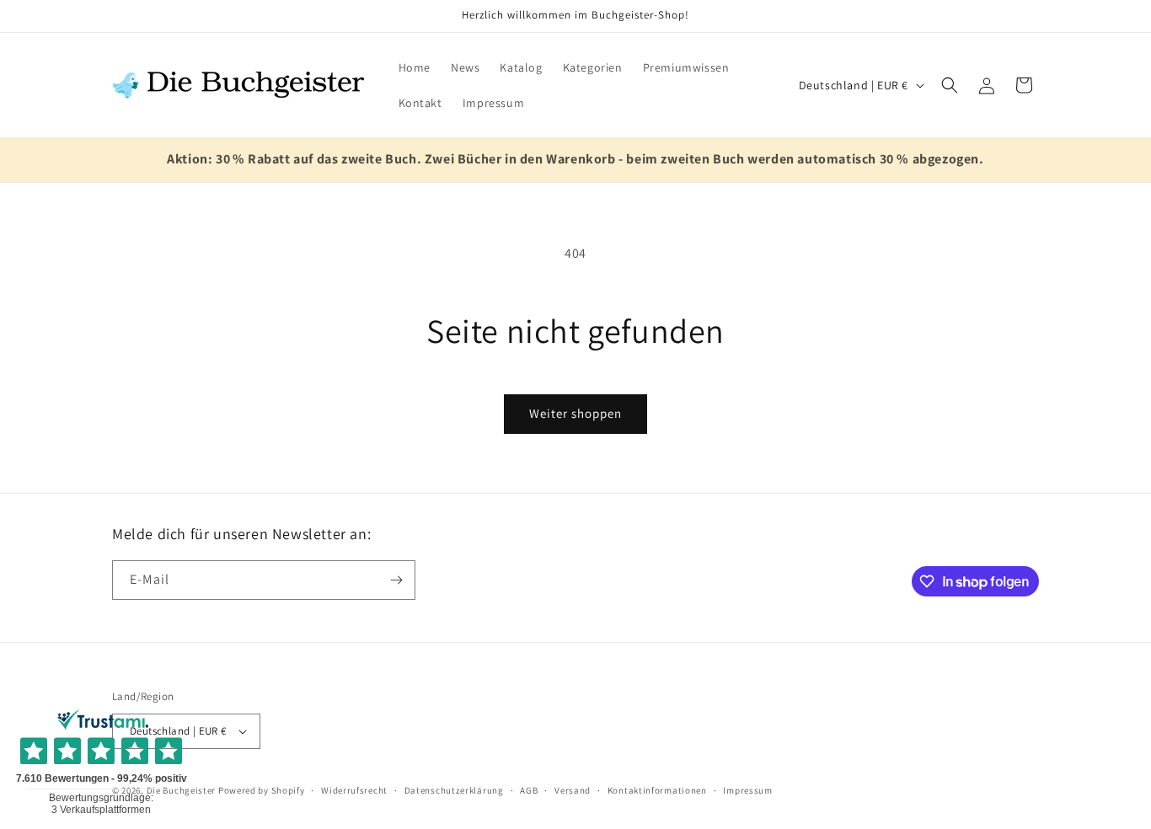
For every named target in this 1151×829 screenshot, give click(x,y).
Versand (572, 790)
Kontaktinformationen (657, 790)
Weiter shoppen (575, 413)
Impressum (747, 790)
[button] (949, 85)
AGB (529, 790)
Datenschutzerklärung (454, 790)
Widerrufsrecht (354, 790)
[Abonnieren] (396, 580)
